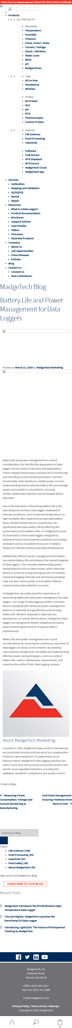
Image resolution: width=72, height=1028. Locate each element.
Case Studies (18, 225)
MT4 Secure (32, 163)
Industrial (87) (17, 859)
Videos (15, 230)
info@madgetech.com (36, 998)
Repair (15, 200)
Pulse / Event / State (37, 43)
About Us (16, 246)
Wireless (30, 88)
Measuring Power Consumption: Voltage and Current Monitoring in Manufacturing (16, 801)
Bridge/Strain (33, 68)
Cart (54, 1022)
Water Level (32, 55)
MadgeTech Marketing (50, 367)
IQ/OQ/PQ (17, 192)
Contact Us (14, 267)
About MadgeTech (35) (21, 867)
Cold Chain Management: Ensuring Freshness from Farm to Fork (57, 799)
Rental (15, 196)
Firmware (17, 234)
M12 (27, 105)
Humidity (31, 34)
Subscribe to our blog (25, 884)
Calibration (18, 184)
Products (13, 15)
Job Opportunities (22, 251)
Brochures (17, 217)
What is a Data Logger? (24, 209)
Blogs (13, 784)
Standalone (32, 84)
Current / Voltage (35, 47)
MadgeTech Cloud (35, 167)
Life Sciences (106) (19, 850)
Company (14, 242)
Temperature (33, 30)
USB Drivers (32, 155)
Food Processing (35, 138)
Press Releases (20, 255)
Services (13, 179)
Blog (11, 263)
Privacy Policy (20, 1006)
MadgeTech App (34, 171)
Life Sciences (32, 134)
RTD (27, 113)
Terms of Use (39, 1006)
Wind (28, 59)
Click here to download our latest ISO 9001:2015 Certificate (36, 2)
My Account (12, 1022)
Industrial (31, 142)
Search (36, 1022)
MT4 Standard (33, 159)
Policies (16, 259)
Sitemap (53, 1006)
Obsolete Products (22, 238)
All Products (26, 19)
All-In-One (31, 80)
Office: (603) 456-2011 (36, 985)
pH (27, 64)
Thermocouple (34, 117)
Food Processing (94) (21, 854)
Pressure (30, 38)
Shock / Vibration (35, 51)
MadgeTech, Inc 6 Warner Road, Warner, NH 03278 (36, 973)
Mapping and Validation (25, 188)
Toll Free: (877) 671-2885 (36, 990)
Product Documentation (25, 213)
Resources (14, 205)
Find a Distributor (21, 276)
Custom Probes (34, 122)
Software (30, 151)
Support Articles (21, 221)
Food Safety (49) (18, 863)
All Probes (31, 101)
